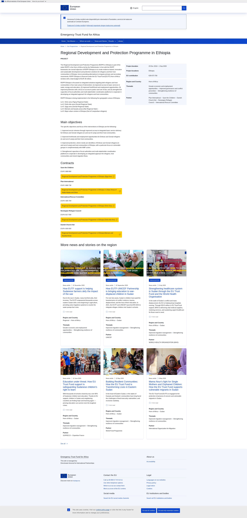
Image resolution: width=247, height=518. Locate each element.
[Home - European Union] (70, 7)
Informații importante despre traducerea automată (103, 25)
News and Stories (101, 41)
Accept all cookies (148, 510)
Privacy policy (151, 483)
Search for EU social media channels (116, 498)
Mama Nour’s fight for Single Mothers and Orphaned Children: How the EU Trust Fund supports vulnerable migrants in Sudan (165, 385)
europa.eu (76, 481)
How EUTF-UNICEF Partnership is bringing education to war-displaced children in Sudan (122, 291)
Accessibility (151, 461)
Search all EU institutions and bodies (159, 498)
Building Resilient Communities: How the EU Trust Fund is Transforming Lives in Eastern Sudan (122, 385)
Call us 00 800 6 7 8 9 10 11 (113, 480)
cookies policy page (103, 510)
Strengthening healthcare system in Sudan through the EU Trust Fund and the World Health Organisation (165, 292)
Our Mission (71, 41)
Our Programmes (72, 46)
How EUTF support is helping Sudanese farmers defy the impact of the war (80, 291)
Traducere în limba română (76, 25)
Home (63, 41)
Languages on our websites (156, 480)
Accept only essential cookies (168, 510)
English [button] (135, 8)
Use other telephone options (113, 483)
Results (111, 41)
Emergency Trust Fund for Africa (74, 457)
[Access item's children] (77, 41)
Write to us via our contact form (114, 486)
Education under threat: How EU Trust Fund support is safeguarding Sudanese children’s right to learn (80, 385)
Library (120, 41)
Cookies (149, 488)
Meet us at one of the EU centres (115, 488)
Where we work (85, 41)
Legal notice (151, 486)
